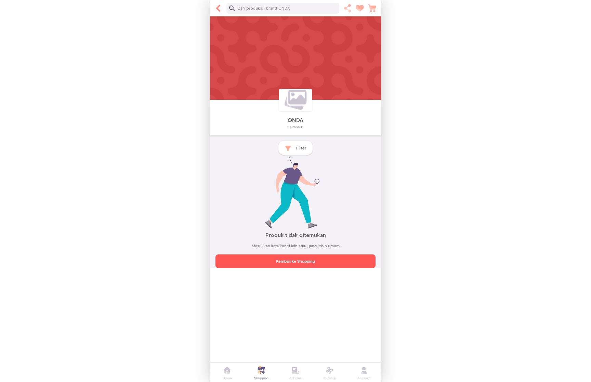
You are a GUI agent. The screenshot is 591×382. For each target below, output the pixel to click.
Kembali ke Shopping (295, 262)
